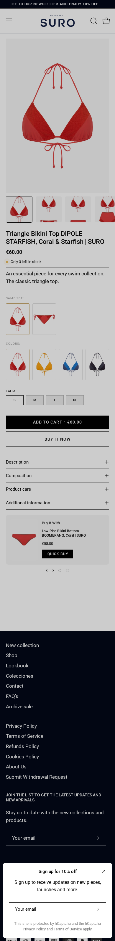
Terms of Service (68, 929)
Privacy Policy (34, 929)
